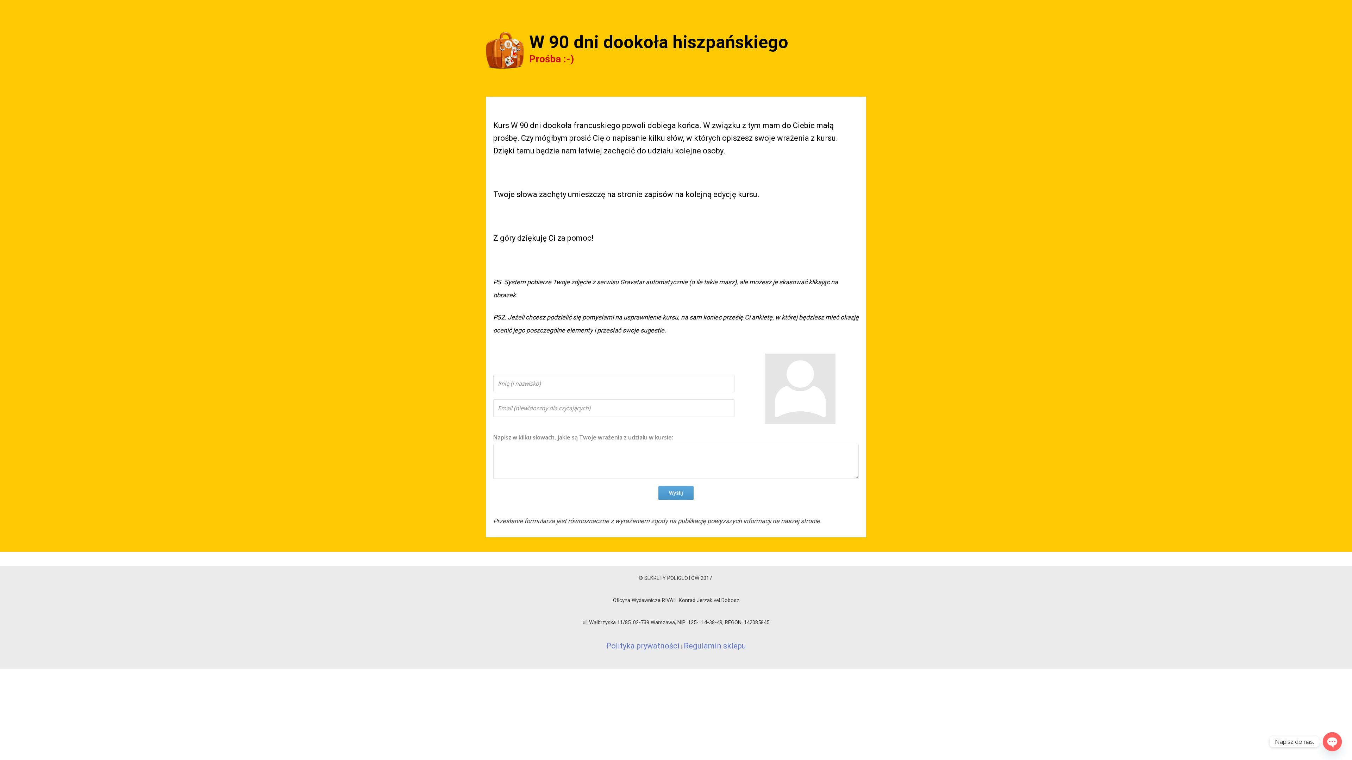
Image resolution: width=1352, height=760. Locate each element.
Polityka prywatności (643, 645)
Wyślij (676, 492)
